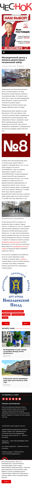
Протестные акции (19, 314)
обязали (23, 259)
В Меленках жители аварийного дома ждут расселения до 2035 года (15, 380)
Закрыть (6, 481)
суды (5, 317)
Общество (21, 66)
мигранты (6, 314)
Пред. (6, 323)
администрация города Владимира (13, 311)
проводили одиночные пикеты (11, 242)
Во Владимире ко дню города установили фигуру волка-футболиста (14, 351)
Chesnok (5, 66)
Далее (25, 323)
